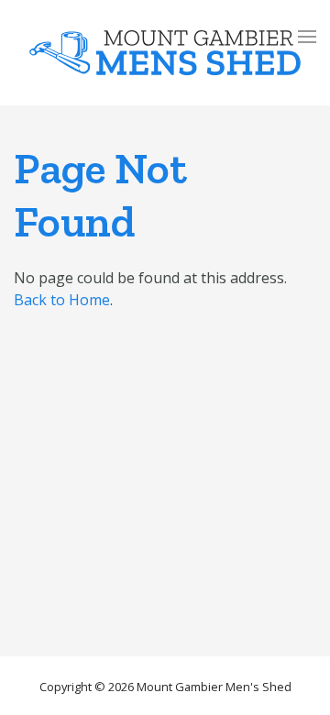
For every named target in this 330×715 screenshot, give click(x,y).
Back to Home (62, 300)
